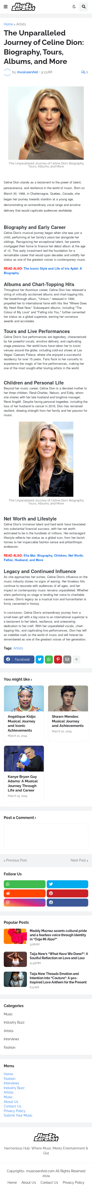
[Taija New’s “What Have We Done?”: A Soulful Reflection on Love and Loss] (15, 959)
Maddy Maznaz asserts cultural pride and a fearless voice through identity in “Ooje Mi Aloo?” (58, 935)
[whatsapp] (25, 884)
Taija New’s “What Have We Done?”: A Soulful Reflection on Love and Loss (59, 956)
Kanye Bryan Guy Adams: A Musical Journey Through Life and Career (23, 784)
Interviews (11, 1039)
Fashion (9, 1047)
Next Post (78, 860)
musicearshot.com (40, 1171)
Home (8, 24)
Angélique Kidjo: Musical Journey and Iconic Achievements (22, 723)
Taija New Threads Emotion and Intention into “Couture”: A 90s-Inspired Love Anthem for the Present (58, 978)
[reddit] (25, 893)
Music (8, 1014)
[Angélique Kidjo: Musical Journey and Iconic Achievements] (24, 698)
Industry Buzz (14, 1022)
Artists (21, 24)
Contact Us (12, 1106)
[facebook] (67, 903)
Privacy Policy (14, 1111)
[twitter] (67, 884)
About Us (11, 1102)
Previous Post (16, 860)
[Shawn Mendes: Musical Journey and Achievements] (68, 698)
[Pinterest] (58, 659)
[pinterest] (67, 893)
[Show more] (76, 659)
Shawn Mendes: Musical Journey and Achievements (68, 721)
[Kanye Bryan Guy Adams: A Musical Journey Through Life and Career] (24, 759)
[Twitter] (40, 659)
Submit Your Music (18, 1115)
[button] (5, 7)
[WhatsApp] (49, 659)
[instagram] (25, 903)
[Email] (67, 659)
